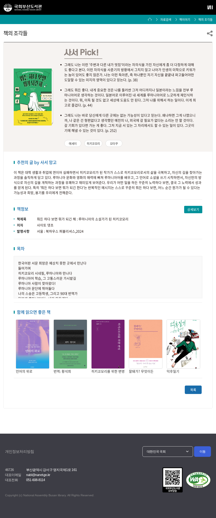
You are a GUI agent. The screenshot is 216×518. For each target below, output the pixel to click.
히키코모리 (93, 143)
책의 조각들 (205, 19)
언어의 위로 (24, 371)
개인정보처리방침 (19, 451)
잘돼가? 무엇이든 (141, 371)
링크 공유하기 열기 (210, 33)
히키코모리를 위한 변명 (108, 371)
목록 (193, 389)
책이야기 (184, 19)
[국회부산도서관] (22, 7)
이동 (203, 451)
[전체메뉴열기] (210, 7)
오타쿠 (114, 143)
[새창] (171, 480)
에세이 (73, 143)
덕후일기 (173, 371)
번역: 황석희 (62, 371)
